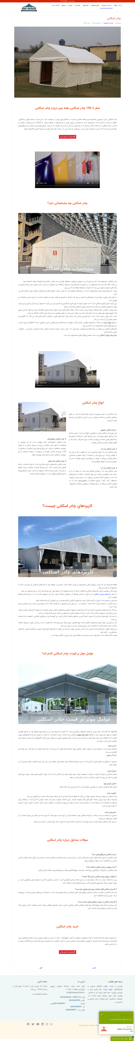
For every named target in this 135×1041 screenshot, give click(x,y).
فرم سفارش (85, 5)
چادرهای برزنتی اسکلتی (102, 594)
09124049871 (59, 1003)
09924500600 (75, 1006)
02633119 (77, 997)
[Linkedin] (42, 1024)
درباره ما (70, 5)
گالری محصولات (95, 5)
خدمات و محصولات (106, 5)
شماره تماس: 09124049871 (67, 1)
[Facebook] (28, 1024)
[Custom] (51, 1024)
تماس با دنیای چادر (66, 137)
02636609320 (65, 997)
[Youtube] (37, 1024)
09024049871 (71, 1009)
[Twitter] (33, 1024)
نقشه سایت (55, 5)
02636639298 (74, 1000)
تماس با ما (77, 5)
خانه (119, 5)
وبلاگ (115, 5)
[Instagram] (47, 1024)
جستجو (64, 5)
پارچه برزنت (107, 989)
